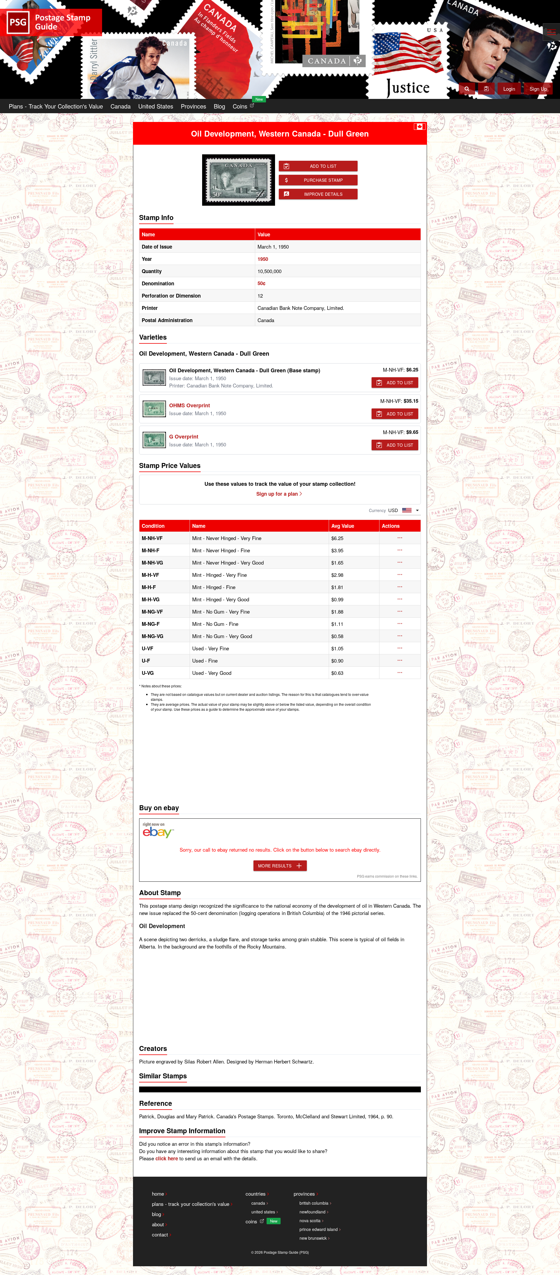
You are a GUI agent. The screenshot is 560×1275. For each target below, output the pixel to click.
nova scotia (310, 1220)
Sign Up (538, 88)
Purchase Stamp (323, 180)
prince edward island (319, 1229)
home (158, 1193)
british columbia (314, 1203)
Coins (245, 104)
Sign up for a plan (277, 493)
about (158, 1224)
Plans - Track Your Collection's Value (56, 106)
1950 (263, 258)
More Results (275, 866)
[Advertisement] (280, 756)
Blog (219, 106)
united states (263, 1212)
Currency (377, 510)
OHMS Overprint (189, 405)
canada (258, 1203)
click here (166, 1158)
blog (156, 1214)
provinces (304, 1193)
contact (160, 1234)
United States (155, 106)
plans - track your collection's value (190, 1203)
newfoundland (313, 1212)
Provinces (193, 106)
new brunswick (313, 1238)
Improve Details (323, 194)
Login (509, 88)
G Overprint (183, 436)
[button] (400, 537)
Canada (121, 106)
